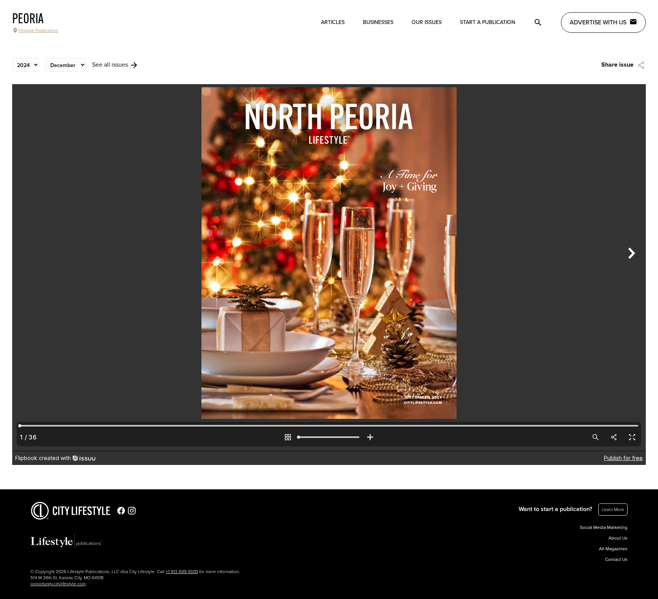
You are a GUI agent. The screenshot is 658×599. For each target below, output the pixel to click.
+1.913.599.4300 (182, 571)
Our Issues (427, 22)
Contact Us (616, 559)
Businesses (378, 22)
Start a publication (487, 22)
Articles (333, 22)
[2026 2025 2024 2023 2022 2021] (25, 65)
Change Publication (38, 30)
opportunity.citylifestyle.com (58, 583)
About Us (618, 538)
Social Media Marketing (604, 527)
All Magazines (613, 548)
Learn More (613, 509)
